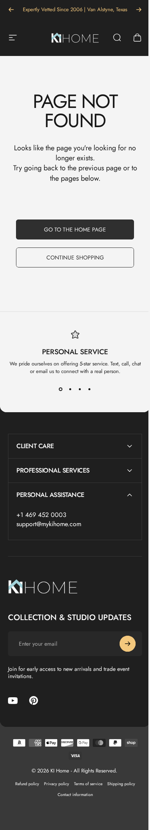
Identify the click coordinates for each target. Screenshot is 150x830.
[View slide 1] (61, 389)
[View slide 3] (80, 389)
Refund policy (24, 784)
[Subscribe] (122, 644)
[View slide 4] (89, 389)
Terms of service (85, 784)
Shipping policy (118, 784)
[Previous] (11, 9)
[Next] (139, 9)
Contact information (72, 795)
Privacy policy (53, 784)
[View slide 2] (70, 389)
